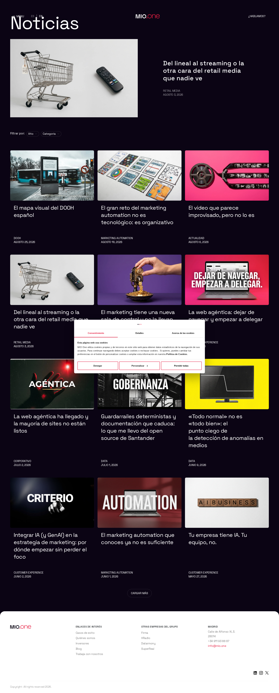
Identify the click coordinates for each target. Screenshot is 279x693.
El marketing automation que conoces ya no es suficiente (138, 538)
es (32, 16)
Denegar (97, 365)
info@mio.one (217, 646)
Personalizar (138, 365)
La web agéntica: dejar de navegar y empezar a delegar (226, 315)
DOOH (17, 238)
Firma (144, 633)
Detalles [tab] (139, 333)
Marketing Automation (117, 238)
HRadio (145, 638)
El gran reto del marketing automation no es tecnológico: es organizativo (138, 215)
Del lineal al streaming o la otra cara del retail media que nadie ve (203, 70)
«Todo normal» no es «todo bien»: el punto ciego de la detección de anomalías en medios (225, 431)
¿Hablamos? (256, 16)
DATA (104, 461)
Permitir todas (181, 365)
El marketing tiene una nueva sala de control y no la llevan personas (138, 319)
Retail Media (171, 91)
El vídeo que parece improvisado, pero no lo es (222, 211)
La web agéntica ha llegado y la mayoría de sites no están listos (51, 423)
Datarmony (148, 643)
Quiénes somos (85, 638)
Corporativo (22, 461)
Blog (79, 649)
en (40, 16)
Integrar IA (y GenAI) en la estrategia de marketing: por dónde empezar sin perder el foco (50, 545)
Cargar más (139, 593)
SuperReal (147, 649)
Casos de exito (85, 633)
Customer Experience (28, 572)
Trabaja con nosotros (89, 654)
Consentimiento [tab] (96, 333)
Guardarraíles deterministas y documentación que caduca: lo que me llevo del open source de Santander (138, 427)
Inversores (82, 643)
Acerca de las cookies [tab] (183, 333)
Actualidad (196, 238)
